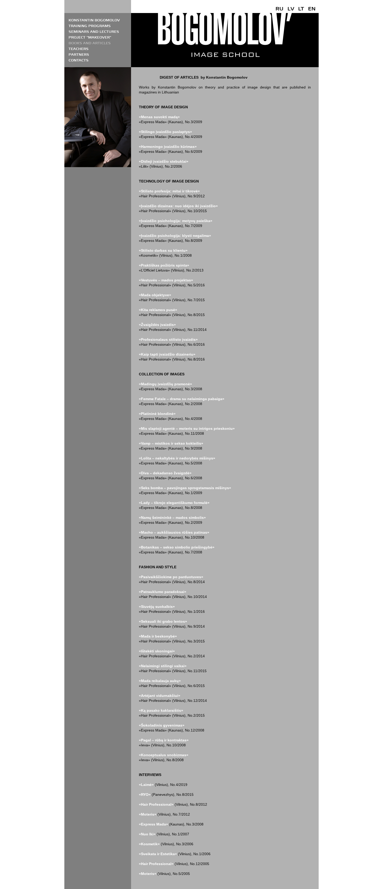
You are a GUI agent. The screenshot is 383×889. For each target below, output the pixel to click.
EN (312, 8)
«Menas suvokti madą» (159, 117)
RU (279, 8)
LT (301, 8)
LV (290, 8)
